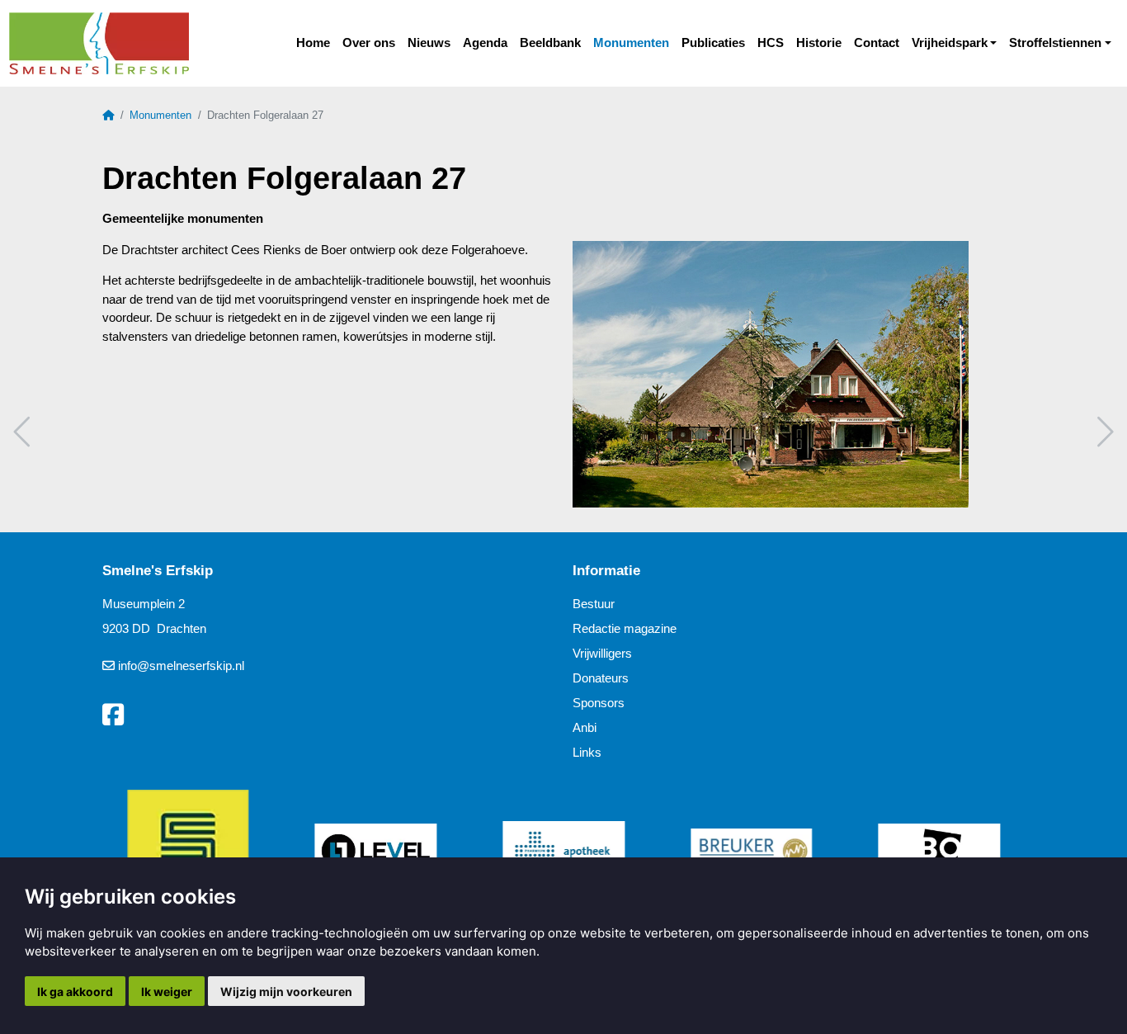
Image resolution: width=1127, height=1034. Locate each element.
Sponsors (599, 703)
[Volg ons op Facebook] (113, 715)
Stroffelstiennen (1055, 42)
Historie (819, 42)
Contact (876, 42)
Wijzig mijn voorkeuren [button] (286, 991)
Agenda (485, 42)
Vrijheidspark (950, 42)
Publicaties (713, 42)
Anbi (585, 727)
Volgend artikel (1103, 432)
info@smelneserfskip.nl (181, 666)
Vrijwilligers (602, 653)
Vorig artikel (23, 432)
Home (313, 42)
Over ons (368, 42)
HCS (770, 42)
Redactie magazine (625, 628)
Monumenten (631, 42)
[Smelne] (98, 43)
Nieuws (429, 42)
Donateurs (601, 678)
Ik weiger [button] (166, 991)
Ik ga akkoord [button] (75, 991)
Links (587, 752)
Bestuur (594, 604)
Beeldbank (550, 42)
